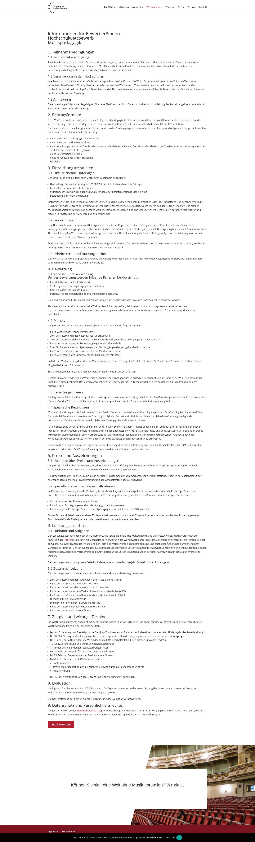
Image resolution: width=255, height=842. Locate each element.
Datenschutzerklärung (89, 710)
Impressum (53, 831)
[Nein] (251, 837)
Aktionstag (137, 7)
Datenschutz (68, 831)
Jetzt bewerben (61, 724)
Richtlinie (69, 539)
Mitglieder (124, 7)
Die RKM (108, 7)
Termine (192, 7)
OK (179, 837)
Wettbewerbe (153, 7)
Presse (181, 7)
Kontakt (203, 7)
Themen (170, 7)
